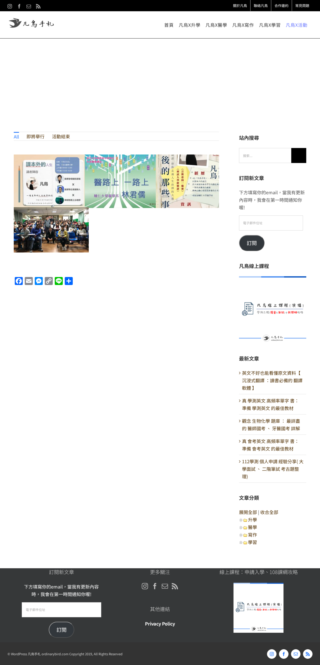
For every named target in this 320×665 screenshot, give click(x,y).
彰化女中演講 (193, 181)
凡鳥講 (51, 234)
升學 (252, 519)
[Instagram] (145, 586)
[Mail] (165, 586)
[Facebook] (155, 586)
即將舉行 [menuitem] (35, 136)
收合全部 (269, 512)
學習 (252, 542)
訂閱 (252, 242)
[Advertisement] (160, 76)
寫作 (252, 534)
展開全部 (248, 512)
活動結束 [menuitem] (61, 136)
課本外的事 (51, 181)
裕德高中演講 (122, 181)
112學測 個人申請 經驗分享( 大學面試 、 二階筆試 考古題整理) (273, 469)
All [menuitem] (16, 136)
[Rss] (175, 586)
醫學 (252, 527)
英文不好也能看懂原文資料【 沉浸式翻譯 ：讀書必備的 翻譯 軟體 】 (272, 380)
